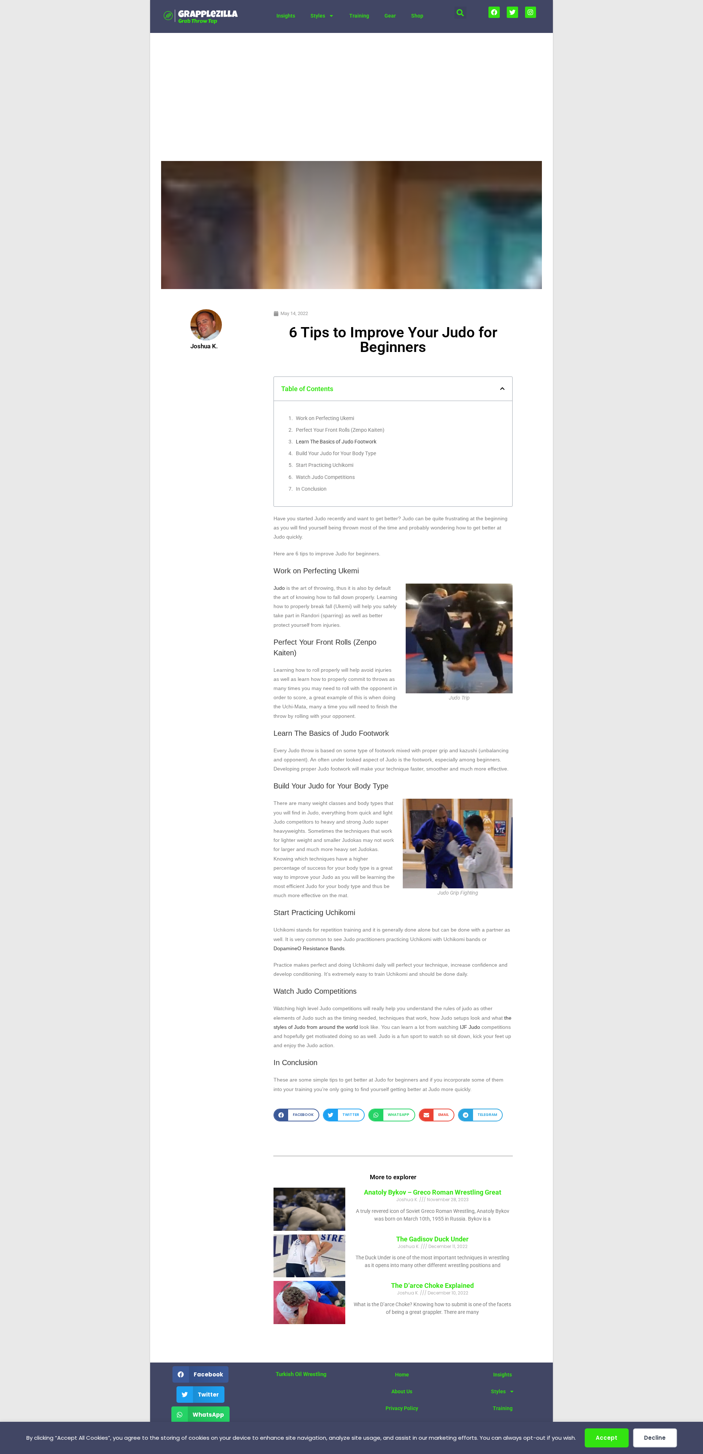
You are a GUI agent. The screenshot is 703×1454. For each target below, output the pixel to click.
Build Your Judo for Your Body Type (336, 453)
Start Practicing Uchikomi (324, 465)
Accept (606, 1438)
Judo (279, 588)
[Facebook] (494, 12)
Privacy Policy (402, 1408)
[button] (460, 13)
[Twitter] (512, 12)
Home (402, 1375)
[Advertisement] (351, 88)
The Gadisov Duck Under (432, 1239)
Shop (417, 16)
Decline (655, 1438)
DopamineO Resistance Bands (309, 948)
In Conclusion (311, 489)
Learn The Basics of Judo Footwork (336, 442)
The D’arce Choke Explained (432, 1285)
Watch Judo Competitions (325, 477)
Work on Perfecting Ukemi (325, 418)
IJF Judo (470, 1027)
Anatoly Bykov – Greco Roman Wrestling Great (432, 1192)
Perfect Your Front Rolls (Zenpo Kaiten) (340, 430)
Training (359, 16)
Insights (285, 16)
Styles (317, 16)
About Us (401, 1391)
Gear (390, 16)
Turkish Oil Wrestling (301, 1374)
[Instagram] (530, 12)
